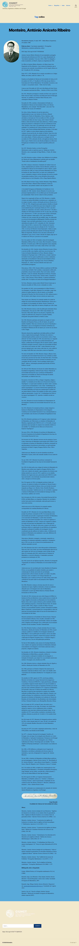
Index (63, 5)
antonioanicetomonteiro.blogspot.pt (33, 886)
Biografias (56, 5)
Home (49, 5)
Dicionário (9, 942)
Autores (68, 5)
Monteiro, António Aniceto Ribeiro (39, 30)
